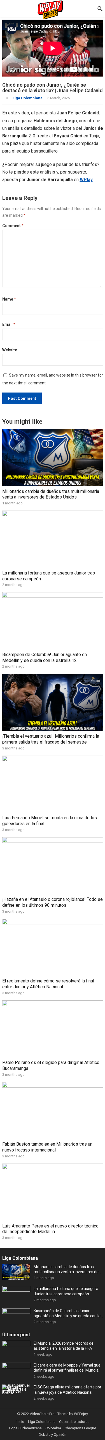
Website (9, 350)
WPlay (86, 179)
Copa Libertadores (74, 1422)
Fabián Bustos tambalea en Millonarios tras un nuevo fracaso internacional (47, 1147)
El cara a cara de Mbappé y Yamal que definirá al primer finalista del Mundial (67, 1367)
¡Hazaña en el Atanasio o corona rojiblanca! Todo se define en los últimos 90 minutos (52, 902)
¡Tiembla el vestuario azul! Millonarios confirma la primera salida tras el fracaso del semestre (50, 739)
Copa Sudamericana (25, 1428)
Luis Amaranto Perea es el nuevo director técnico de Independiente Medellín (50, 1228)
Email (8, 324)
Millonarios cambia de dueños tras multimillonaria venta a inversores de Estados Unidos (50, 494)
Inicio (20, 1422)
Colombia (53, 1428)
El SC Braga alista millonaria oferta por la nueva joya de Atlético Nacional (67, 1389)
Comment (13, 225)
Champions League (80, 1428)
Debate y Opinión (52, 1434)
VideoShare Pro (42, 1414)
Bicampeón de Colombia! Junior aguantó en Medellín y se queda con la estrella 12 (44, 657)
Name (9, 299)
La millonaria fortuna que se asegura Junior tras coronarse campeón (66, 1291)
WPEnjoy (81, 1414)
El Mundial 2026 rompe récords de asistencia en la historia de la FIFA (64, 1346)
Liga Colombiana (28, 98)
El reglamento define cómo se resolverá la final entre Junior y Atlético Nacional (48, 983)
